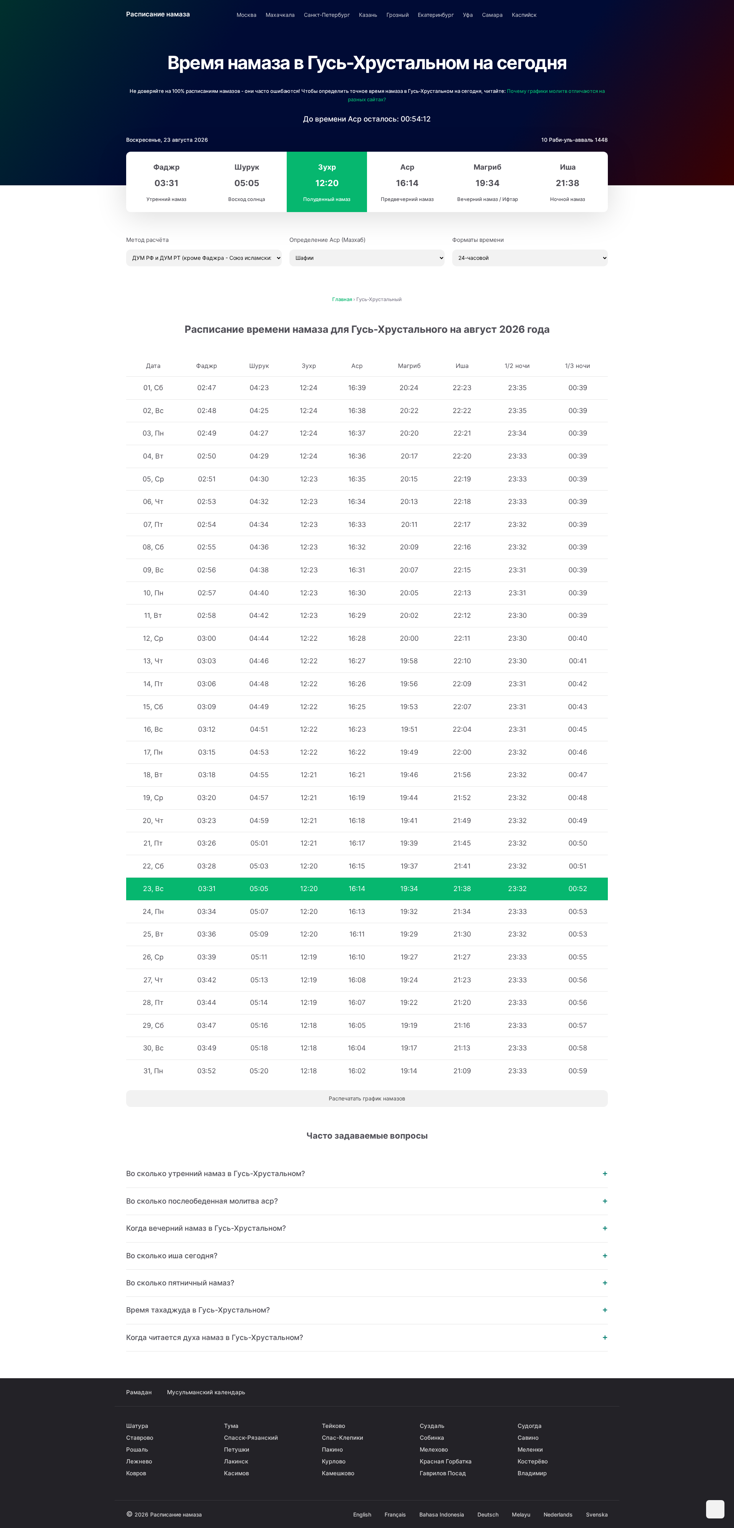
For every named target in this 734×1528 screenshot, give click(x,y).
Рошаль (137, 1449)
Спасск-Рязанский (251, 1437)
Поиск (601, 14)
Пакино (332, 1449)
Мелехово (434, 1449)
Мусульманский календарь (206, 1392)
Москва (247, 14)
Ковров (136, 1473)
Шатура (137, 1425)
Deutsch (488, 1514)
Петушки (236, 1449)
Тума (231, 1425)
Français (395, 1514)
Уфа (468, 14)
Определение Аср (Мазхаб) (327, 239)
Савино (528, 1437)
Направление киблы (579, 14)
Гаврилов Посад (443, 1473)
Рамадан (139, 1392)
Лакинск (236, 1461)
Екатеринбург (436, 14)
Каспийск (524, 14)
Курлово (334, 1461)
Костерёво (533, 1461)
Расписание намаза (158, 14)
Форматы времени (478, 239)
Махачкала (280, 14)
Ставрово (139, 1437)
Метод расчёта (147, 239)
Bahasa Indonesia (441, 1514)
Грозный (397, 14)
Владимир (532, 1473)
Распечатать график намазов (367, 1098)
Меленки (530, 1449)
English (362, 1514)
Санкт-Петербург (327, 14)
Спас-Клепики (342, 1437)
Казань (368, 14)
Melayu (521, 1514)
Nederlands (558, 1514)
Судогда (530, 1425)
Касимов (236, 1473)
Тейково (333, 1425)
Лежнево (139, 1461)
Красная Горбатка (446, 1461)
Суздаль (432, 1425)
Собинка (432, 1437)
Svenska (597, 1514)
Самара (492, 14)
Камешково (338, 1473)
